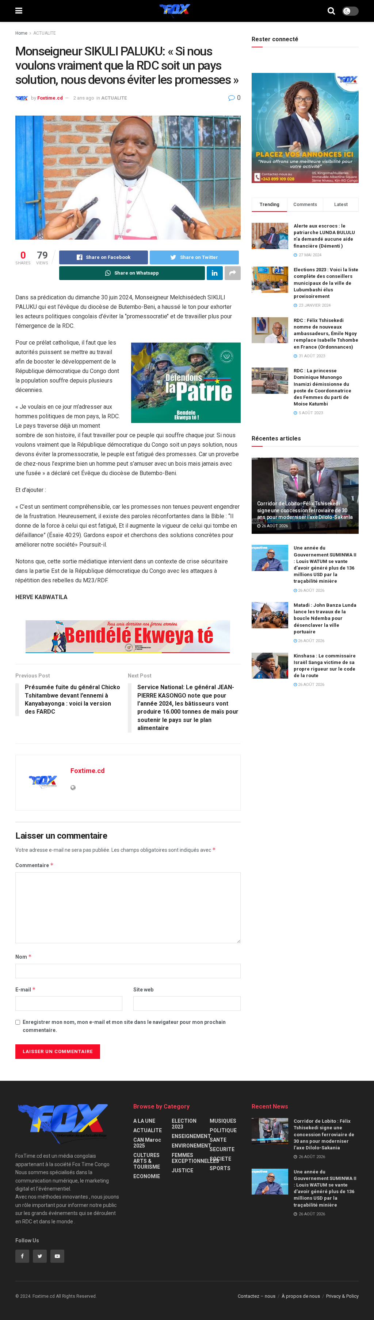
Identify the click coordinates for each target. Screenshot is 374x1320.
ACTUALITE (44, 33)
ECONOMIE (146, 1176)
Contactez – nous (256, 1296)
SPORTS (220, 1168)
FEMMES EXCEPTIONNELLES (195, 1158)
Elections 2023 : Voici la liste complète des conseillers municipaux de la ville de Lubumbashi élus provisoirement (326, 283)
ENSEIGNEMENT (191, 1136)
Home (21, 33)
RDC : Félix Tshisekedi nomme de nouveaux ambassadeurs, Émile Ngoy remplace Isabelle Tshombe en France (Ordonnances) (326, 334)
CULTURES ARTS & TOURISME (146, 1161)
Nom (23, 956)
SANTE (218, 1140)
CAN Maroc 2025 (147, 1143)
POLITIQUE (223, 1130)
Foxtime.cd (50, 98)
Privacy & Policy (342, 1296)
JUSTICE (182, 1170)
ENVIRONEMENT (191, 1146)
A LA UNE (144, 1121)
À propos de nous (301, 1296)
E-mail (25, 989)
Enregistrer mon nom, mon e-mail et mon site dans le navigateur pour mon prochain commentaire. (124, 1026)
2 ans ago (83, 98)
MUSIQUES (223, 1121)
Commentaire (34, 865)
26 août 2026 (274, 526)
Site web (143, 990)
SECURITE (222, 1149)
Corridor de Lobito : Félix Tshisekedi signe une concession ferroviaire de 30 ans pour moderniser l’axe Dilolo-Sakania (305, 510)
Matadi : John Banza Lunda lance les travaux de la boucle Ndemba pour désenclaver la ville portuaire (325, 618)
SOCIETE (220, 1159)
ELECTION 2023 (184, 1124)
